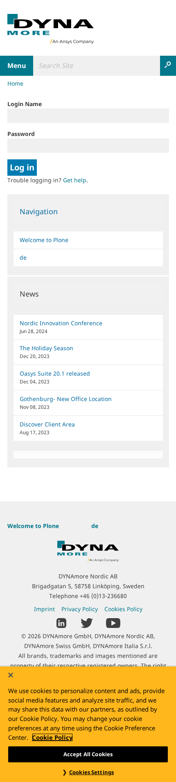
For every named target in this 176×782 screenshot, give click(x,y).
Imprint (44, 609)
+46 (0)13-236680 (103, 596)
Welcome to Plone (44, 240)
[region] (88, 724)
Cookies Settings (91, 772)
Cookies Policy (123, 609)
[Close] (10, 675)
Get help (74, 180)
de (23, 257)
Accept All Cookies (88, 754)
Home (15, 83)
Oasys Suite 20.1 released (55, 373)
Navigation (39, 211)
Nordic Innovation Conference (61, 323)
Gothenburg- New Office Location (66, 399)
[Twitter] (87, 622)
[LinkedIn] (62, 622)
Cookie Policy (52, 737)
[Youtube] (113, 622)
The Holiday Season (46, 348)
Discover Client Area (47, 424)
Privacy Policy (79, 609)
